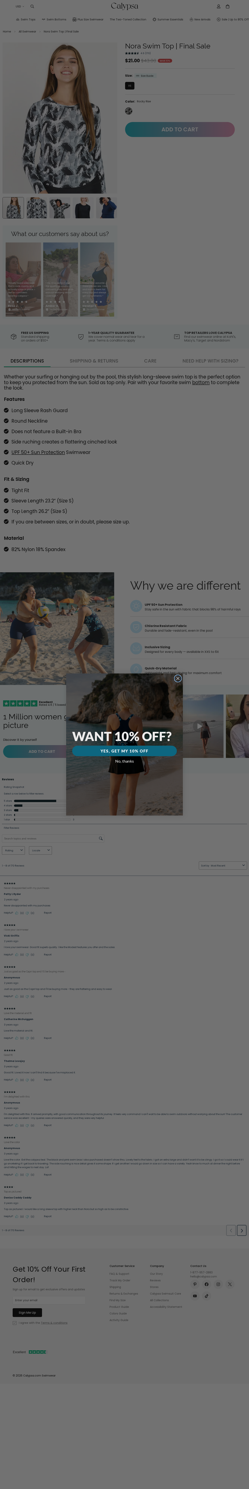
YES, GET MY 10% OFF (124, 751)
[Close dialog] (177, 678)
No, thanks (124, 761)
